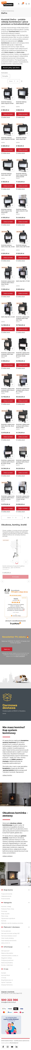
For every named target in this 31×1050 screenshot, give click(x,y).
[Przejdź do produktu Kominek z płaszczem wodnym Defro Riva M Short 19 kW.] (8, 380)
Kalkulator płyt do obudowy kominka (12, 923)
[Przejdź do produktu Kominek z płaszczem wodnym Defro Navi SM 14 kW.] (8, 344)
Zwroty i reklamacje (7, 965)
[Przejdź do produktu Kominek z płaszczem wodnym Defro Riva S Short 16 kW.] (8, 273)
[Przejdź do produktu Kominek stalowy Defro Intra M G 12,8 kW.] (23, 201)
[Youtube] (12, 1047)
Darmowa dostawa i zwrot (9, 936)
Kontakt (3, 973)
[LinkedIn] (16, 1047)
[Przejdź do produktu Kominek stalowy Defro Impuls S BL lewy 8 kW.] (8, 201)
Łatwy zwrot (5, 943)
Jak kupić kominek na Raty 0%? (10, 933)
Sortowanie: (4, 73)
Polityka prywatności (7, 960)
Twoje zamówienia (6, 894)
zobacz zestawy (8, 856)
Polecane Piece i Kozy (7, 909)
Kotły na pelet (5, 913)
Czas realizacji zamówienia (8, 940)
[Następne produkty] (24, 518)
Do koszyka (15, 576)
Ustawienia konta (6, 896)
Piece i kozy (4, 916)
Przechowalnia (5, 898)
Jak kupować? (5, 951)
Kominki (3, 921)
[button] (10, 595)
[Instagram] (8, 1047)
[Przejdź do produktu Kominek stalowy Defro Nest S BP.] (8, 165)
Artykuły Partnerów (7, 985)
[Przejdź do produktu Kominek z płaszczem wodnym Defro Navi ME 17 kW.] (23, 308)
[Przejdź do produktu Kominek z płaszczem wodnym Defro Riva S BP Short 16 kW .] (8, 488)
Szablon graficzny (9, 1042)
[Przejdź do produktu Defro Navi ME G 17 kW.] (23, 273)
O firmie (3, 977)
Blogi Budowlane (6, 980)
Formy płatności (6, 931)
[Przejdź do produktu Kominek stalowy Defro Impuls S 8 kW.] (8, 93)
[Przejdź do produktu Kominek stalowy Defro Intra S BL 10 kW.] (8, 237)
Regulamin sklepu (6, 958)
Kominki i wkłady (6, 906)
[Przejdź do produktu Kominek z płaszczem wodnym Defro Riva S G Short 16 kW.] (23, 488)
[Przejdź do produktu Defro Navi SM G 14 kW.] (8, 308)
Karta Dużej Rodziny (7, 962)
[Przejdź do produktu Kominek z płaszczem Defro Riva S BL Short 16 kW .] (8, 416)
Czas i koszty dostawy (7, 938)
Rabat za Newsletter (20, 656)
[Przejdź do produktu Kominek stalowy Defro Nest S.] (23, 93)
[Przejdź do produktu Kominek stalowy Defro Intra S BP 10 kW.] (23, 237)
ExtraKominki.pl (7, 10)
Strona (10, 81)
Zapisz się (7, 649)
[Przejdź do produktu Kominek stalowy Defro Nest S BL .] (23, 129)
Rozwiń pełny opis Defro (11, 67)
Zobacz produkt (8, 114)
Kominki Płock (5, 975)
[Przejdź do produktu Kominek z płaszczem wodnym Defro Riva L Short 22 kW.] (23, 416)
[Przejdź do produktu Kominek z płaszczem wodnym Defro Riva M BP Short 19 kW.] (23, 344)
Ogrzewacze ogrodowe (8, 918)
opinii (19, 592)
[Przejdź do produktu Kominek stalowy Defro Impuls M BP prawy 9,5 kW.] (23, 165)
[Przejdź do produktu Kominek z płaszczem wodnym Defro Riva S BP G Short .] (23, 452)
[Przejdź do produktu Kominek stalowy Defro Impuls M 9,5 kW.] (8, 129)
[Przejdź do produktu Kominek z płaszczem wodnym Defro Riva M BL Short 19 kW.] (8, 452)
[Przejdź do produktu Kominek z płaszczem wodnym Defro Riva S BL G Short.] (23, 380)
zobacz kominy (7, 775)
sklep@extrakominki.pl (8, 1002)
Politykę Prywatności (20, 654)
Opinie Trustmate (6, 982)
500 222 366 (9, 1000)
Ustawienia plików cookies (9, 955)
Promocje (4, 911)
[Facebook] (3, 1047)
